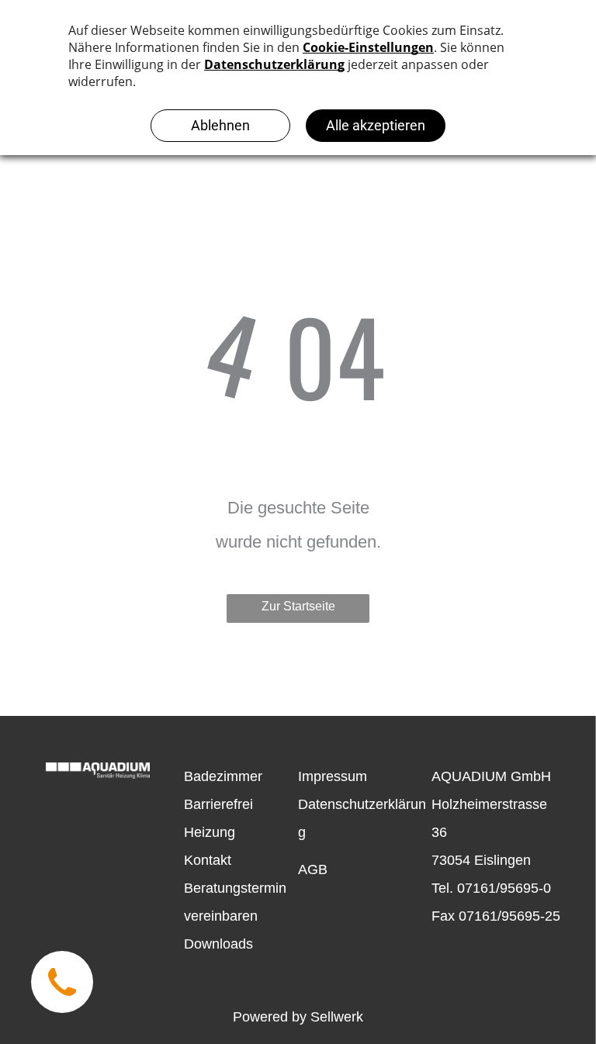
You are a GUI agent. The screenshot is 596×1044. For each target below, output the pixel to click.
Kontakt (207, 860)
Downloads (218, 944)
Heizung (209, 832)
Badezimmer (223, 776)
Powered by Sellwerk (298, 1017)
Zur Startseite (298, 606)
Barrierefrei (218, 804)
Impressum (332, 776)
